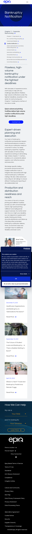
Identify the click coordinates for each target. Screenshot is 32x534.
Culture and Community (12, 488)
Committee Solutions (12, 62)
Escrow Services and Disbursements (16, 59)
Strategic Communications (13, 57)
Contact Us (16, 122)
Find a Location (10, 447)
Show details (23, 274)
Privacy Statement (11, 502)
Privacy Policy (9, 491)
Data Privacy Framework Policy (15, 498)
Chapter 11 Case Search (13, 36)
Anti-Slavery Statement (12, 474)
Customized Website (12, 41)
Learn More (15, 430)
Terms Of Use (9, 467)
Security (7, 519)
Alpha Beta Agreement (12, 512)
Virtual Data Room (11, 54)
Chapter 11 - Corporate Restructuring (12, 32)
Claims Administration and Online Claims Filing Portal (15, 46)
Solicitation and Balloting (13, 52)
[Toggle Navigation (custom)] (27, 2)
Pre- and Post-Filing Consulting (14, 38)
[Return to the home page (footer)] (7, 2)
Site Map (7, 495)
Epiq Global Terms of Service (14, 463)
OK (16, 278)
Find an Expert (9, 451)
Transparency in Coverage (13, 526)
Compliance (8, 477)
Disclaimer (8, 470)
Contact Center (11, 50)
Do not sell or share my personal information (16, 283)
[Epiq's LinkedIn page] (16, 457)
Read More (10, 317)
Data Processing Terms (12, 505)
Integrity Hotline (10, 481)
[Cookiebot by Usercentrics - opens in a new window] (23, 249)
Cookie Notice (9, 515)
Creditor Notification (12, 43)
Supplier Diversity (10, 522)
